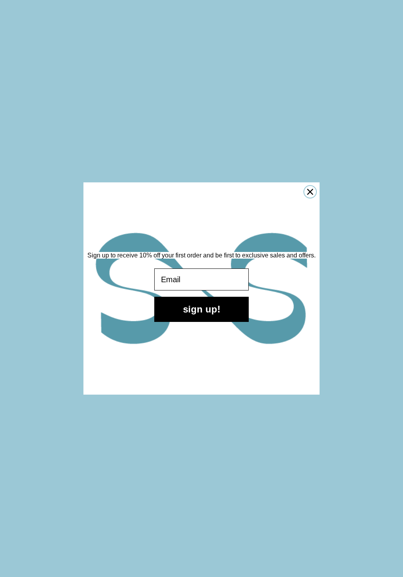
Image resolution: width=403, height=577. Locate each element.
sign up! (201, 309)
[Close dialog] (310, 192)
